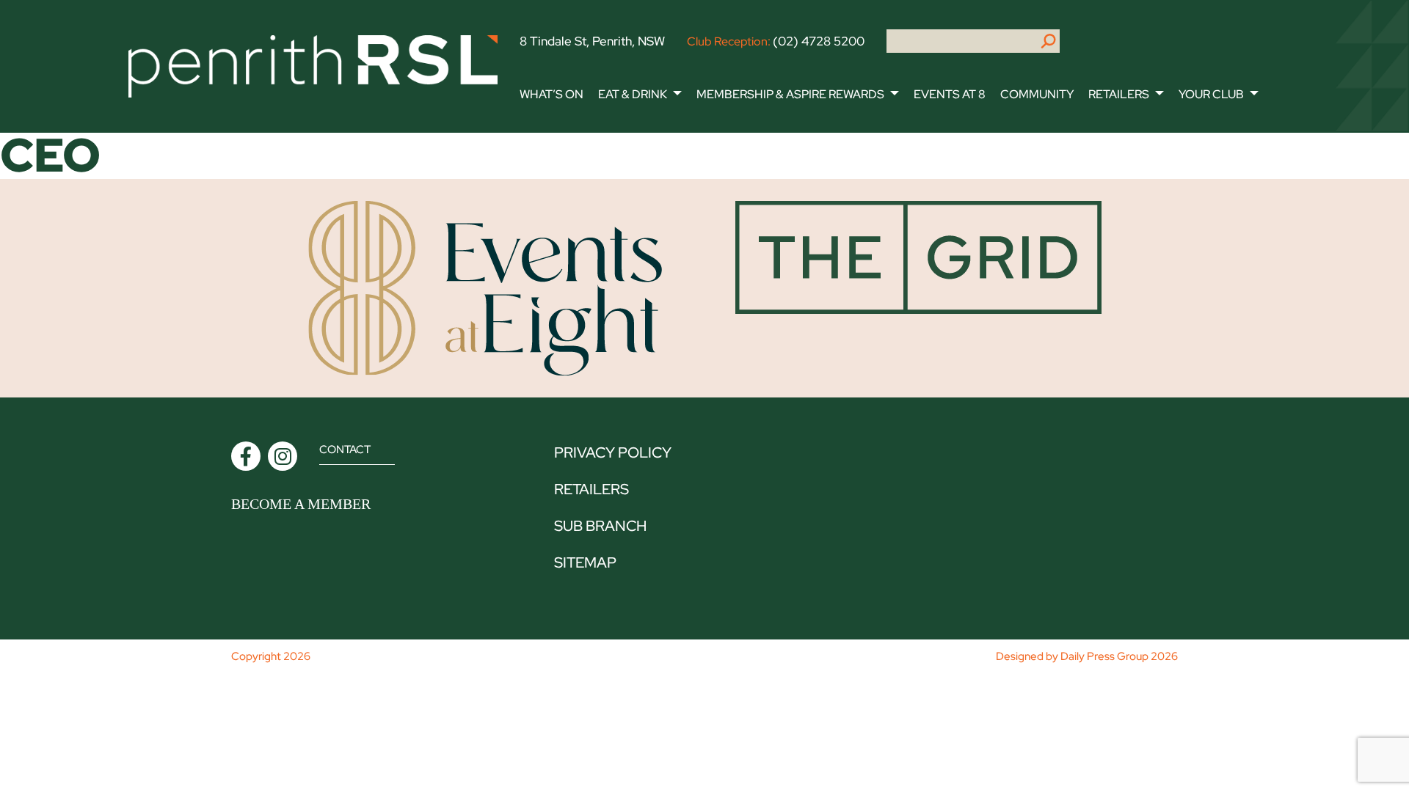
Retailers (1118, 94)
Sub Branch (600, 525)
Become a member (301, 504)
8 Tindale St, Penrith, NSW (592, 41)
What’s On (551, 94)
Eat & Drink (632, 94)
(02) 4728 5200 (818, 41)
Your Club (1211, 94)
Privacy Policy (612, 452)
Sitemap (585, 562)
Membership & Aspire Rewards (790, 94)
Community (1037, 94)
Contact (345, 449)
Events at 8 (950, 94)
